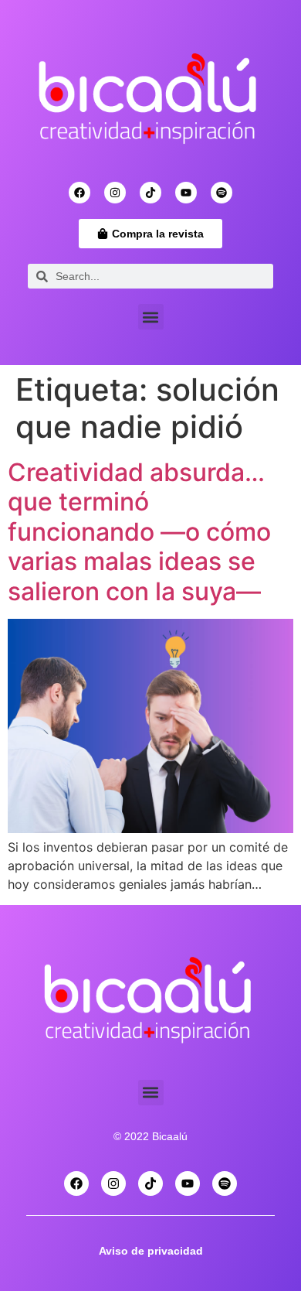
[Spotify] (221, 192)
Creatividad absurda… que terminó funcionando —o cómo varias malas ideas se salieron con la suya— (139, 531)
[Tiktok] (150, 192)
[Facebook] (79, 192)
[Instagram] (115, 192)
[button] (151, 317)
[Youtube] (186, 192)
